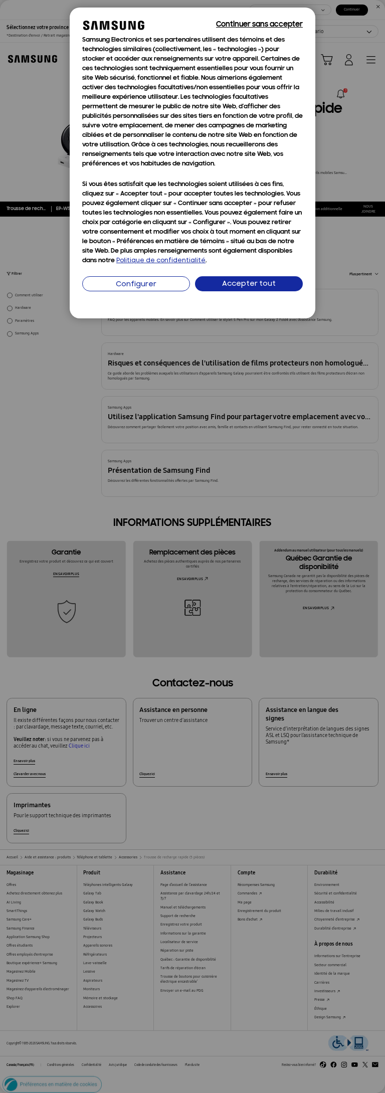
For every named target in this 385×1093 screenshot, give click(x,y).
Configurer (136, 284)
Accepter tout (249, 284)
